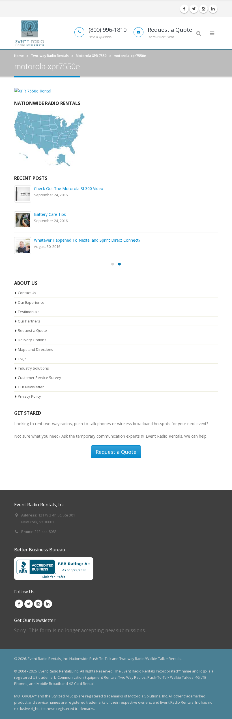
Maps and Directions (35, 349)
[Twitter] (194, 9)
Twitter (28, 604)
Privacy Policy (29, 396)
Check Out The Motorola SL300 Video (68, 188)
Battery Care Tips (50, 214)
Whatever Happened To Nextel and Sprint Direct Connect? (87, 240)
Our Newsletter (31, 386)
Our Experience (31, 302)
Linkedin (48, 604)
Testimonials (29, 311)
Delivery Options (32, 339)
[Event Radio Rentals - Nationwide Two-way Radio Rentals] (29, 33)
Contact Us (27, 292)
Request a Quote (32, 330)
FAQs (22, 358)
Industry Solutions (33, 368)
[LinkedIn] (213, 9)
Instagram (38, 604)
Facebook (19, 604)
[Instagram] (203, 9)
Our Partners (29, 321)
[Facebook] (184, 9)
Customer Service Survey (39, 377)
